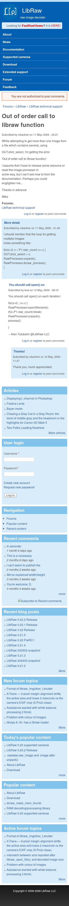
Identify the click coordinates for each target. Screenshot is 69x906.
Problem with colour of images (26, 717)
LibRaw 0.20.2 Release (22, 750)
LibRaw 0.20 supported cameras (28, 745)
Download (10, 64)
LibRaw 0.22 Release (21, 630)
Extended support (15, 72)
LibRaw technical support (45, 106)
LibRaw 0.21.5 (16, 635)
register (39, 214)
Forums (8, 106)
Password (11, 468)
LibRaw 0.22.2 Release (22, 619)
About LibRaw (16, 765)
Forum (7, 79)
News (6, 42)
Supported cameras (16, 57)
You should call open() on (27, 285)
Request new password (19, 487)
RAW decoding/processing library (28, 808)
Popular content (16, 523)
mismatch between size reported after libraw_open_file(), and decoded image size (35, 857)
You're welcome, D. (19, 584)
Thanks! (19, 351)
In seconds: (14, 546)
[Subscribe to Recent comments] (34, 601)
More (62, 671)
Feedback (10, 87)
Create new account (17, 483)
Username (11, 453)
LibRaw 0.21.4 (16, 645)
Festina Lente (15, 403)
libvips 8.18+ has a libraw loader (28, 722)
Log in (27, 214)
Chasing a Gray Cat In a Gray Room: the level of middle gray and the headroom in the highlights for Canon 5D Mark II (35, 418)
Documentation (13, 49)
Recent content (16, 528)
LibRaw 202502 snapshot (23, 650)
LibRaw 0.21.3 (16, 655)
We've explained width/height (26, 575)
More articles (57, 433)
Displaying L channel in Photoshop (29, 398)
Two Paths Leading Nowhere (25, 428)
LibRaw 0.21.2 (16, 666)
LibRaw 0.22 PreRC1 (21, 640)
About (7, 34)
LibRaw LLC (48, 891)
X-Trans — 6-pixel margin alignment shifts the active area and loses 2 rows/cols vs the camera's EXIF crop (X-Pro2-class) (35, 698)
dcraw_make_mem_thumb (24, 803)
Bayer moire (14, 408)
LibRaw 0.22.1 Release (22, 625)
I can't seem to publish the (23, 565)
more (62, 594)
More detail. (12, 222)
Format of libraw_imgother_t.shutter (30, 688)
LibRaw (32, 10)
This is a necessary (19, 556)
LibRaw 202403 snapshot (23, 660)
